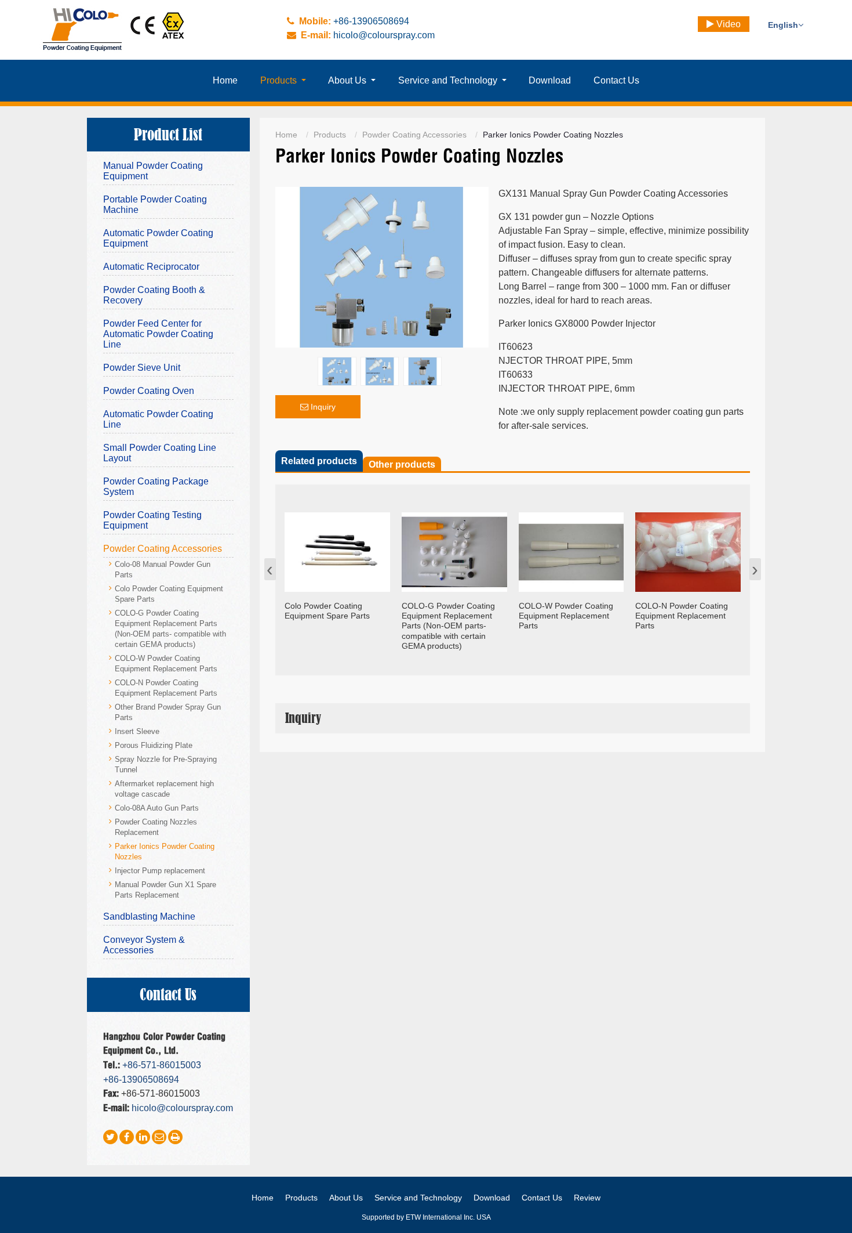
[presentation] (270, 569)
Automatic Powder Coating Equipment (158, 238)
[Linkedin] (143, 1137)
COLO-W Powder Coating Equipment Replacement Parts (166, 664)
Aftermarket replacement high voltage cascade (164, 789)
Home (286, 134)
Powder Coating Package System (156, 486)
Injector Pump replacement (160, 871)
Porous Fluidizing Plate (153, 746)
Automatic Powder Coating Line (158, 419)
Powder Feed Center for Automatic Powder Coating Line (158, 334)
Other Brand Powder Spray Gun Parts (168, 712)
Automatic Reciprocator (151, 267)
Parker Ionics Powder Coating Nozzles (164, 852)
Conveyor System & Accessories (144, 945)
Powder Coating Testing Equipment (152, 520)
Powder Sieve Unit (141, 368)
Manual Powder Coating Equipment (153, 171)
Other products (402, 464)
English (783, 25)
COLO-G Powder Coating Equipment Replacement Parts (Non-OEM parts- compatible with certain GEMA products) (170, 629)
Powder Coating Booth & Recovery (154, 295)
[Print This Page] (175, 1137)
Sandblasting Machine (149, 916)
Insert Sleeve (137, 732)
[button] (283, 81)
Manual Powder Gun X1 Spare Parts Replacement (165, 890)
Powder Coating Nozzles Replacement (156, 827)
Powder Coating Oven (148, 391)
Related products (319, 461)
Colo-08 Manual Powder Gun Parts (162, 570)
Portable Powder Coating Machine (155, 204)
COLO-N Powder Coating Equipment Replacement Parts (166, 688)
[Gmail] (159, 1137)
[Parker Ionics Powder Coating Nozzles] (382, 193)
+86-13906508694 (371, 21)
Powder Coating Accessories (414, 134)
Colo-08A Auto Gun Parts (157, 808)
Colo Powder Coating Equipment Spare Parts (169, 594)
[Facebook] (126, 1137)
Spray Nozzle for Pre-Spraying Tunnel (166, 764)
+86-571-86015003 (161, 1065)
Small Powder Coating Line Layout (159, 453)
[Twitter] (110, 1137)
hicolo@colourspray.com (384, 35)
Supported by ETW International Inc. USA (426, 1217)
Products (330, 134)
